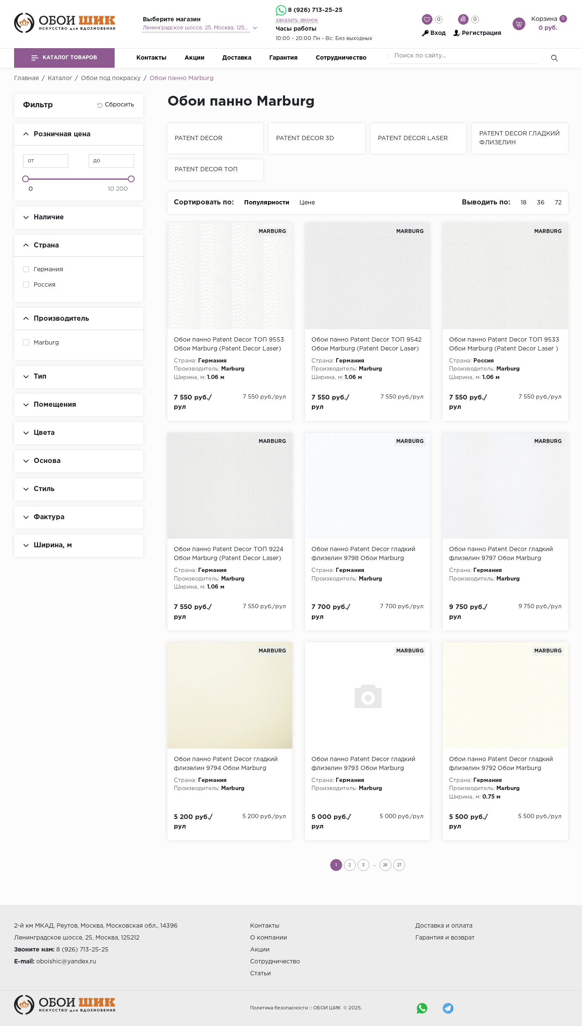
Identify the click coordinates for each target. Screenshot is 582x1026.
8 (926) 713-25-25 (315, 10)
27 (399, 865)
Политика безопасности (279, 1008)
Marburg (46, 342)
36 (541, 202)
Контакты (151, 57)
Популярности (266, 202)
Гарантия (283, 57)
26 (385, 865)
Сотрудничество (341, 57)
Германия (48, 269)
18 (524, 202)
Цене (307, 202)
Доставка (236, 57)
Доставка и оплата (444, 925)
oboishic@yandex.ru (66, 961)
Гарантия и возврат (445, 937)
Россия (44, 284)
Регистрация (481, 33)
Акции (194, 57)
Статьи (260, 973)
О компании (268, 937)
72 (558, 202)
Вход (438, 33)
